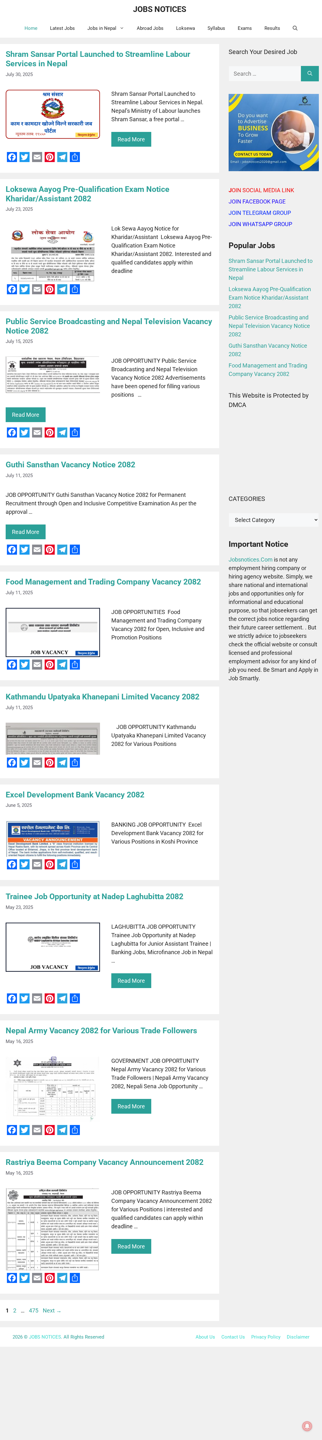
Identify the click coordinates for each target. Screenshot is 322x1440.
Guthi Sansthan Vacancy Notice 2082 (70, 464)
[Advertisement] (274, 734)
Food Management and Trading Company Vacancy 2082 (103, 581)
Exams (245, 28)
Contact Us (233, 1337)
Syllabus (216, 28)
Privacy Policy (265, 1337)
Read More (131, 139)
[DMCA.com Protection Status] (274, 477)
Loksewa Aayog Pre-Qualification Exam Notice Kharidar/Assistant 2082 (87, 194)
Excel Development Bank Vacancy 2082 (75, 794)
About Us (205, 1337)
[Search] (310, 73)
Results (272, 28)
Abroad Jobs (150, 28)
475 (34, 1310)
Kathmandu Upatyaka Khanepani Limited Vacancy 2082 (102, 696)
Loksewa (185, 28)
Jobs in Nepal (101, 28)
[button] (295, 28)
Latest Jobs (62, 28)
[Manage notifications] (307, 1426)
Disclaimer (298, 1337)
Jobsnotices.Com (251, 559)
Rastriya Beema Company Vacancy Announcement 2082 (104, 1162)
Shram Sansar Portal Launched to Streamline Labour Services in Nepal (271, 269)
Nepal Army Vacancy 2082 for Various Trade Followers (101, 1030)
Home (31, 28)
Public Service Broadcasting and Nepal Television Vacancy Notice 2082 (269, 326)
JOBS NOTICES (159, 9)
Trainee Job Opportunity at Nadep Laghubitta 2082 (94, 896)
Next (52, 1310)
